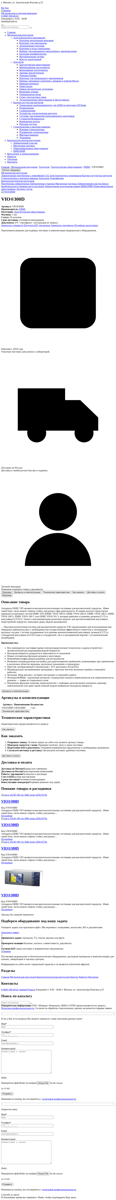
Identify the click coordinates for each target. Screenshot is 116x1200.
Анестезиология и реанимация (29, 37)
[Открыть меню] (2, 24)
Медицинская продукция (20, 35)
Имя (4, 1024)
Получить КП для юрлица (37, 225)
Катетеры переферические (33, 54)
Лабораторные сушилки (42, 183)
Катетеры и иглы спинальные (34, 48)
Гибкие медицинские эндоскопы (36, 89)
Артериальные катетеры (31, 46)
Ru (2, 8)
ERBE (87, 167)
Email (4, 1040)
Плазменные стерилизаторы (33, 132)
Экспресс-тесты (24, 189)
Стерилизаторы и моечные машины (31, 127)
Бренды (74, 977)
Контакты (12, 162)
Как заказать (8, 729)
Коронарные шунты (29, 121)
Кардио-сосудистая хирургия (28, 102)
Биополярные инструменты (33, 70)
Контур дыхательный (30, 59)
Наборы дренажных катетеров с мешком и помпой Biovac (49, 81)
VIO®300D (10, 801)
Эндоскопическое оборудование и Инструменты (44, 100)
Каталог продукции (11, 170)
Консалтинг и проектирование (23, 154)
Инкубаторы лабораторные (15, 183)
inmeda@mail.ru (27, 989)
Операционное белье (30, 94)
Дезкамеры (25, 137)
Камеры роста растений (32, 186)
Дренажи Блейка (28, 75)
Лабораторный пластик (25, 143)
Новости (11, 156)
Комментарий (8, 1048)
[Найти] (31, 27)
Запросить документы (62, 225)
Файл (4, 1077)
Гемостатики (25, 86)
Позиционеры (26, 108)
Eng (7, 8)
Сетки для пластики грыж (32, 97)
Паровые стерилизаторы (32, 129)
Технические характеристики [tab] (56, 592)
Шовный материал (29, 83)
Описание (6, 595)
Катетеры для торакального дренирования (41, 78)
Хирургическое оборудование (34, 64)
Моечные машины (28, 135)
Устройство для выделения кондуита (38, 113)
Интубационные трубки (31, 56)
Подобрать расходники (86, 225)
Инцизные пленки (28, 91)
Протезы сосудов (28, 124)
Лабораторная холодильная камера (63, 186)
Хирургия (18, 62)
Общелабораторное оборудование (30, 148)
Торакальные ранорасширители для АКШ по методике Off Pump (52, 105)
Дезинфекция (57, 178)
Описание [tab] (6, 592)
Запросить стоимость (12, 225)
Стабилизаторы (27, 110)
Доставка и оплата (10, 756)
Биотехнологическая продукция (23, 140)
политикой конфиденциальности (59, 1099)
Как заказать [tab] (78, 592)
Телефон (6, 1032)
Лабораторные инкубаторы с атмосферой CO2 (25, 175)
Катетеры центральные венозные (36, 40)
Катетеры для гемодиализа (33, 43)
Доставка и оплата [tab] (95, 592)
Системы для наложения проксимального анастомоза (46, 116)
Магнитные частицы (24, 145)
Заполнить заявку (10, 932)
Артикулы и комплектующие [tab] (27, 592)
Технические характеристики (15, 711)
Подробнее (7, 815)
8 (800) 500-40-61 (10, 16)
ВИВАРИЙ (19, 151)
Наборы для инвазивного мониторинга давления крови (48, 51)
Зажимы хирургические (31, 73)
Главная (11, 32)
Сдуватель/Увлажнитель (31, 118)
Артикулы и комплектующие (15, 691)
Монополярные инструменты (34, 67)
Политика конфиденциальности (17, 1008)
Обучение (12, 159)
